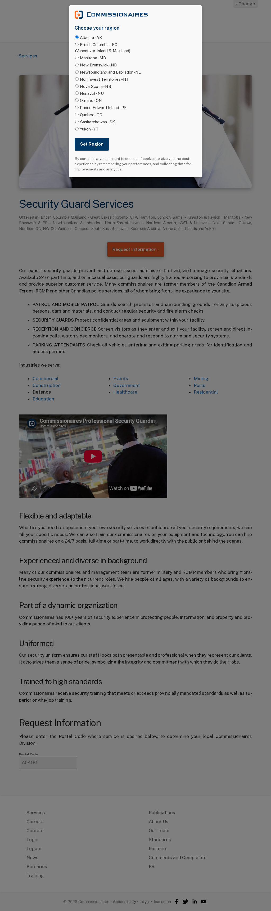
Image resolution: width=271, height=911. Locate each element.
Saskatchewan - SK (97, 121)
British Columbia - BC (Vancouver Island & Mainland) (102, 47)
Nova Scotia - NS (95, 86)
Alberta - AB (91, 37)
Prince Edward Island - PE (103, 107)
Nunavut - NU (92, 93)
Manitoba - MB (93, 57)
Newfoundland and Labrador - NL (110, 72)
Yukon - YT (89, 129)
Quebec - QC (91, 114)
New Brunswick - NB (98, 64)
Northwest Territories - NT (104, 79)
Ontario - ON (91, 100)
